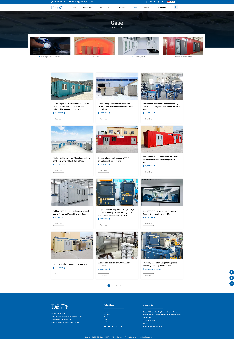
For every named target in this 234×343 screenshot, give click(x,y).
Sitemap (119, 337)
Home (73, 7)
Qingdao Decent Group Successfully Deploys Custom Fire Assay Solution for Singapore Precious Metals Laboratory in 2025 (116, 212)
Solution (120, 7)
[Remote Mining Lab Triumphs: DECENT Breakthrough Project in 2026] (117, 139)
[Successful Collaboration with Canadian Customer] (117, 245)
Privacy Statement (131, 337)
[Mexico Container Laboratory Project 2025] (72, 245)
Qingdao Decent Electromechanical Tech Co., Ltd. (67, 316)
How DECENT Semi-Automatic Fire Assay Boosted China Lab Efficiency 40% (159, 212)
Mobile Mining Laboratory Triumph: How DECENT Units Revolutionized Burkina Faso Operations (115, 106)
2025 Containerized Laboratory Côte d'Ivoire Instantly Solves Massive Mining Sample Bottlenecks (160, 159)
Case (135, 7)
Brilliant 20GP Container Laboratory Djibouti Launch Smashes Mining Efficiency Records (71, 212)
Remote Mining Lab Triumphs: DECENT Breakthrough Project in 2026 (113, 159)
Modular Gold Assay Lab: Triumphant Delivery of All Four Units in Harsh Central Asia (71, 159)
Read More (58, 119)
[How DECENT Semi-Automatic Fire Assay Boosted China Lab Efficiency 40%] (162, 192)
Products (103, 7)
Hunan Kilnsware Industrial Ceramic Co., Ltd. (65, 323)
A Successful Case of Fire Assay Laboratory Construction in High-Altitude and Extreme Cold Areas (162, 106)
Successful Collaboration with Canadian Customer (114, 264)
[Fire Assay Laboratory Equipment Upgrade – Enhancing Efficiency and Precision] (162, 245)
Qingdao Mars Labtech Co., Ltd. (61, 320)
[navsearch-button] (176, 7)
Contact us (162, 7)
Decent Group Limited (58, 313)
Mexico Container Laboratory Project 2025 (70, 264)
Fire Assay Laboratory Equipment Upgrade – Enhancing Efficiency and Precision (161, 264)
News (146, 7)
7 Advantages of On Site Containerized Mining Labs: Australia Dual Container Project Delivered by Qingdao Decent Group (71, 106)
